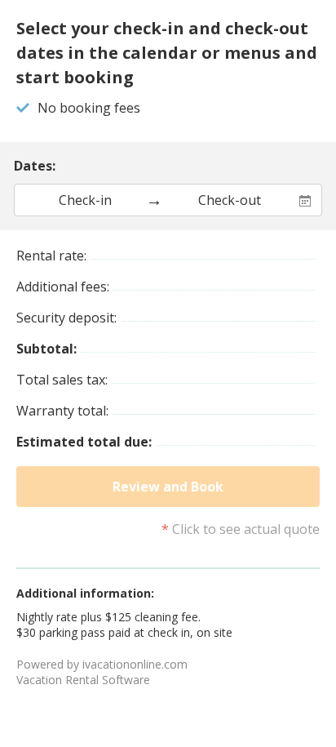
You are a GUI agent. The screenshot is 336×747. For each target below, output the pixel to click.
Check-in (85, 200)
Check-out (229, 200)
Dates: (34, 166)
